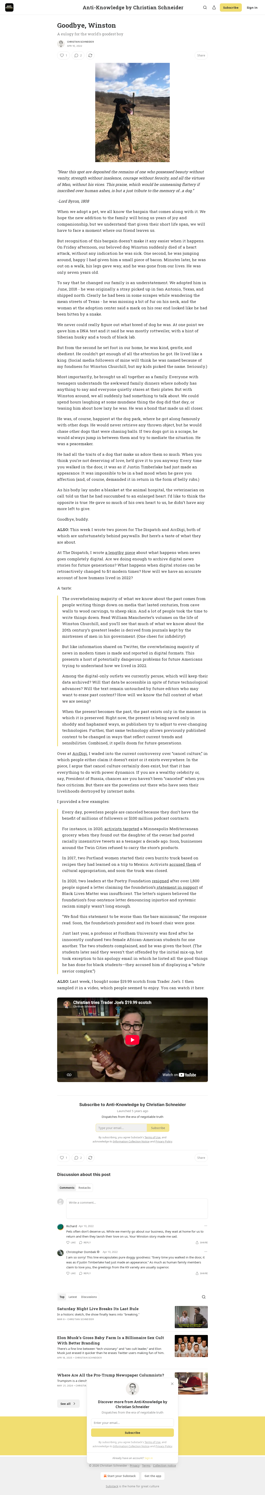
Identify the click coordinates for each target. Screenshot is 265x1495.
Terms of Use (152, 1442)
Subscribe (230, 7)
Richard (71, 1226)
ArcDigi (79, 753)
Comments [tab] (67, 1188)
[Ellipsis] (205, 1225)
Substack (112, 1486)
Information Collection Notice (131, 1446)
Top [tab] (62, 1297)
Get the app (153, 1476)
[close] (172, 1383)
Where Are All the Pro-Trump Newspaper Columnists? (110, 1375)
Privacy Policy (163, 1446)
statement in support (177, 887)
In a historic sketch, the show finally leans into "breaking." (98, 1314)
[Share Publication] (214, 7)
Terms (146, 1465)
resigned (160, 880)
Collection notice (164, 1465)
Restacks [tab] (84, 1188)
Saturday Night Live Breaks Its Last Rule (98, 1308)
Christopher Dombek (81, 1252)
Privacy (135, 1465)
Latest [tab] (73, 1297)
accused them (182, 864)
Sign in (252, 7)
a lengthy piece (120, 552)
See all (65, 1404)
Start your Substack (121, 1476)
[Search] (205, 7)
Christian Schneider (80, 41)
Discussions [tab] (89, 1297)
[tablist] (75, 1188)
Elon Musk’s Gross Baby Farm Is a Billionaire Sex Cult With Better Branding (110, 1340)
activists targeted (121, 828)
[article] (132, 1317)
